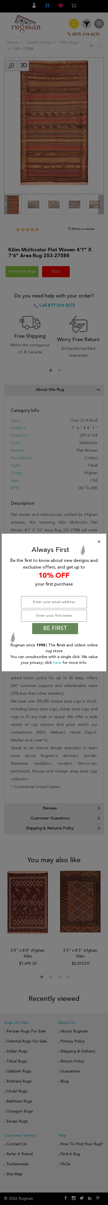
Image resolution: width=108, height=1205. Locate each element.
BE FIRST (55, 628)
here (57, 663)
